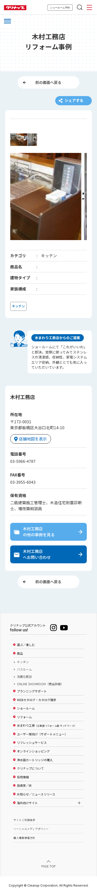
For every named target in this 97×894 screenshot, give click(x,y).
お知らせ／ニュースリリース (36, 794)
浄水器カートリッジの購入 (35, 760)
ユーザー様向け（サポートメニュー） (42, 734)
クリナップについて (30, 768)
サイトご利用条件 (24, 820)
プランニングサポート (32, 691)
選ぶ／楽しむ (26, 645)
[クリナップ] (15, 7)
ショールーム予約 (60, 7)
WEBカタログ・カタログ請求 (36, 700)
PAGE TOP (48, 866)
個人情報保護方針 (24, 838)
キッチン (23, 662)
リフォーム (24, 717)
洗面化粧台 (24, 677)
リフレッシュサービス (32, 743)
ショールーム (26, 708)
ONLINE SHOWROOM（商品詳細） (40, 684)
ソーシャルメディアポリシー (31, 829)
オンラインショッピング (33, 751)
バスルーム (24, 669)
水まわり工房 (46, 725)
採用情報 (23, 777)
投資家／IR (24, 785)
